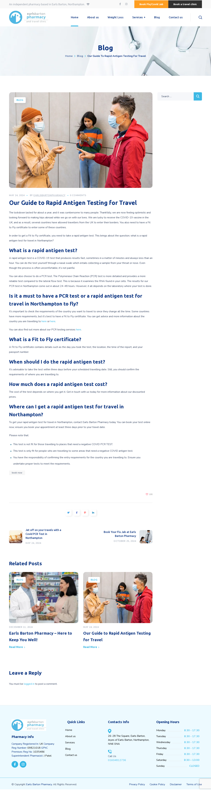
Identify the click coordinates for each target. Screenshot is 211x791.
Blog (80, 56)
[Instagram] (23, 764)
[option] (44, 611)
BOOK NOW (17, 472)
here (44, 321)
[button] (151, 4)
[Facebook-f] (15, 764)
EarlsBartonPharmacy (49, 195)
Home (69, 56)
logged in (29, 684)
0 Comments (78, 195)
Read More (16, 646)
